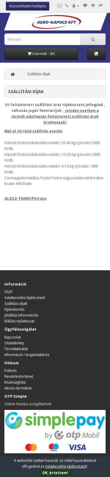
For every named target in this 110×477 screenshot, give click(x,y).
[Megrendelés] (101, 5)
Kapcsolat (12, 337)
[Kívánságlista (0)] (85, 5)
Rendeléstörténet (18, 376)
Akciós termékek (18, 388)
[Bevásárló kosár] (93, 5)
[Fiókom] (75, 5)
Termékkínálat (16, 348)
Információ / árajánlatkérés (26, 354)
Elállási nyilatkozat (19, 321)
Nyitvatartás (14, 309)
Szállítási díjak (38, 73)
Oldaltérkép (14, 343)
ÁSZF (8, 291)
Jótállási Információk (21, 315)
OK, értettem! (55, 472)
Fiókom (10, 370)
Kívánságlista (15, 382)
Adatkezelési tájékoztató (24, 297)
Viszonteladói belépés (27, 6)
